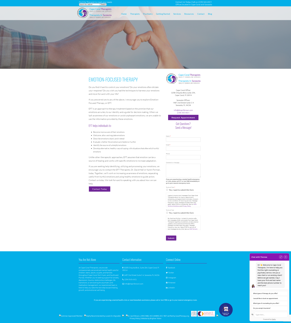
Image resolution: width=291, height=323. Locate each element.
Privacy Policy (135, 318)
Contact (200, 14)
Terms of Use (170, 187)
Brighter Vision (155, 318)
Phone (168, 154)
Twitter (171, 272)
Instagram (172, 277)
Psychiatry (148, 14)
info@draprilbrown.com (183, 110)
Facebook (171, 268)
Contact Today (99, 189)
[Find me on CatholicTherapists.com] (123, 316)
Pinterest (171, 282)
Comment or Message (172, 162)
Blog (210, 14)
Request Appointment (183, 117)
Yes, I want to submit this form (181, 190)
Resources (189, 14)
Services (177, 14)
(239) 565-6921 (183, 112)
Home (124, 14)
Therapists (135, 14)
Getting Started (163, 14)
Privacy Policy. (187, 206)
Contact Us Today (183, 2)
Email (168, 145)
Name (168, 136)
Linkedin (171, 287)
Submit (171, 238)
